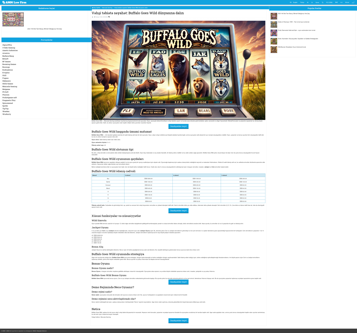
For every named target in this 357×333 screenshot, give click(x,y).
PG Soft (5, 92)
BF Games (6, 61)
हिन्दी (336, 2)
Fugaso (5, 78)
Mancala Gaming (9, 86)
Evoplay (6, 72)
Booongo (6, 67)
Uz (312, 2)
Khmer (347, 2)
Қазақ (317, 2)
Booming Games (9, 64)
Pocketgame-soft (9, 97)
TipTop (5, 108)
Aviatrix (6, 53)
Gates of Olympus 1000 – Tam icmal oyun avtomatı (293, 22)
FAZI (4, 75)
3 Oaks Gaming (8, 48)
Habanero (6, 81)
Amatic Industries (10, 50)
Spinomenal (7, 103)
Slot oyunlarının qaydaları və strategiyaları (21, 331)
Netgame (6, 89)
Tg (322, 2)
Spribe (5, 106)
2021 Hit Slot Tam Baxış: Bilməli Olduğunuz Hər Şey (44, 29)
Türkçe (302, 2)
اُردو (353, 2)
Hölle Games (7, 84)
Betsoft (5, 59)
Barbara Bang (8, 56)
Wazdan (5, 111)
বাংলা (341, 2)
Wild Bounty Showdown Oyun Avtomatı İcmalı (292, 47)
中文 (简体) (329, 2)
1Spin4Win (7, 45)
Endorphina (7, 70)
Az (307, 2)
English (295, 2)
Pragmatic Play (9, 100)
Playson (5, 95)
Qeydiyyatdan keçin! (178, 126)
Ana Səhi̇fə (96, 8)
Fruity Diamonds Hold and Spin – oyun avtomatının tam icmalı (296, 30)
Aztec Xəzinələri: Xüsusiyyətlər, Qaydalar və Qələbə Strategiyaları (298, 39)
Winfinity (6, 114)
